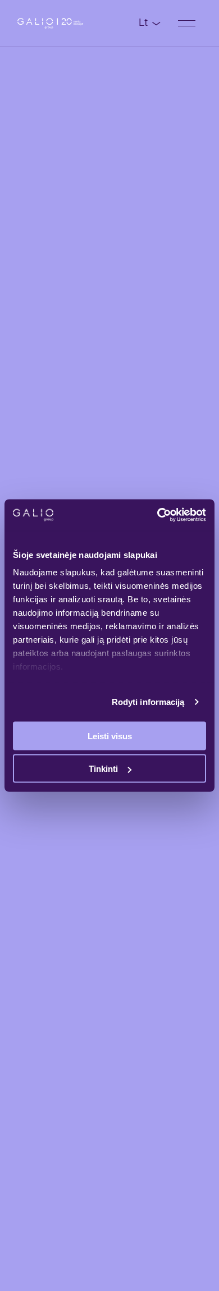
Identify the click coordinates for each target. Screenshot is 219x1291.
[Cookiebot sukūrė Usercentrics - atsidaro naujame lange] (157, 515)
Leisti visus (110, 735)
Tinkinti (103, 768)
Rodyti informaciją (148, 702)
